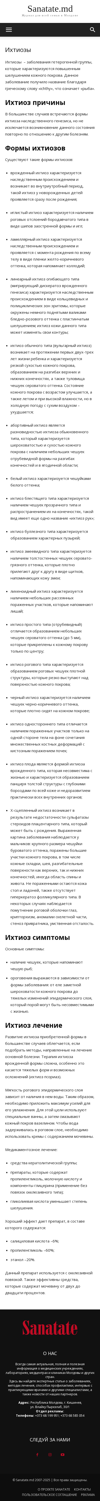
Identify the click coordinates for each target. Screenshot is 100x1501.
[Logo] (50, 1328)
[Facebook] (37, 1455)
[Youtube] (63, 1455)
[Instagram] (50, 1455)
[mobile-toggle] (9, 30)
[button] (93, 30)
